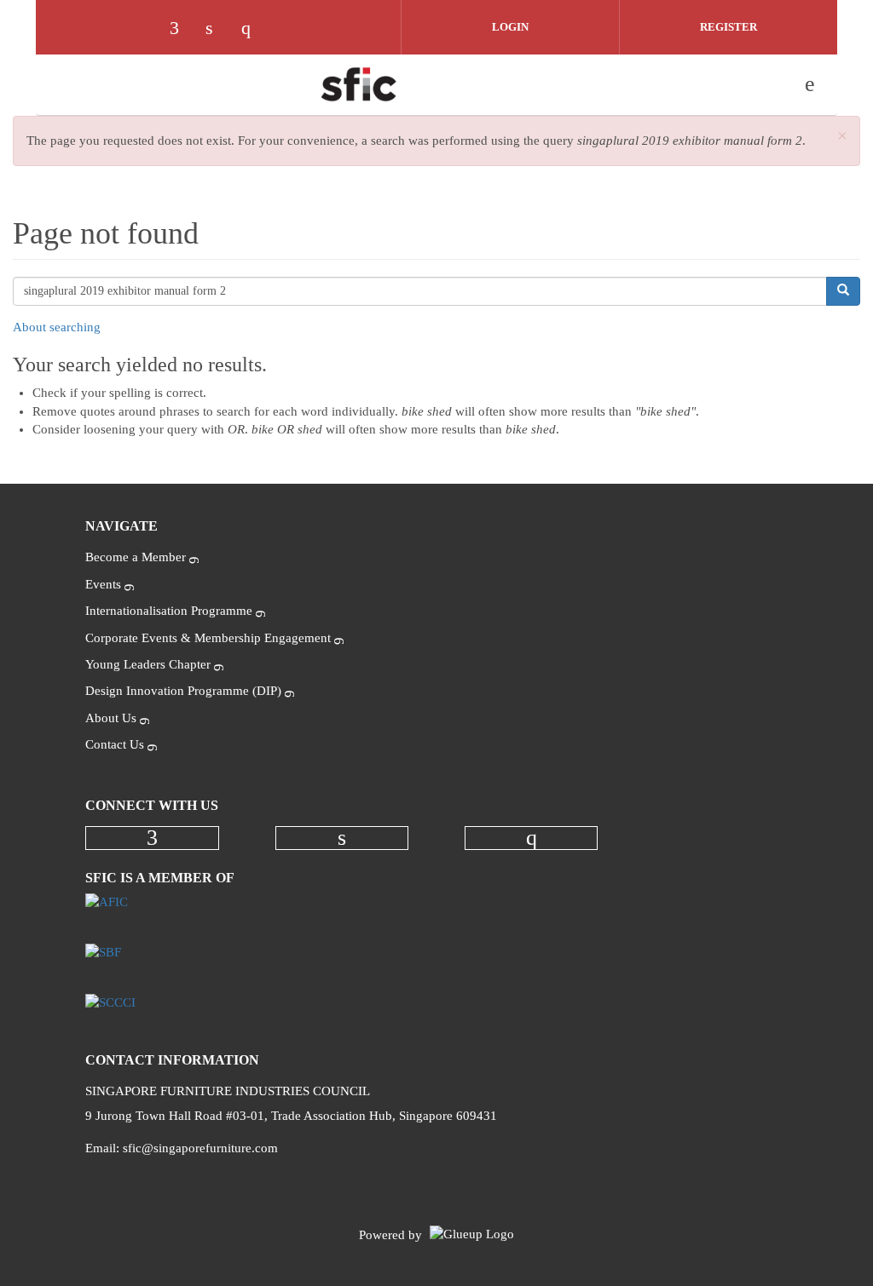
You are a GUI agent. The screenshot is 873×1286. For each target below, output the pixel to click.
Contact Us (114, 744)
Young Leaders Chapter (148, 664)
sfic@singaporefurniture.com (200, 1148)
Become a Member (135, 557)
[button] (842, 137)
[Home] (359, 84)
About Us (110, 718)
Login (510, 26)
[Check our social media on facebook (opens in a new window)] (182, 30)
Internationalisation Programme (168, 610)
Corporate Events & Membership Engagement (208, 638)
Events (103, 584)
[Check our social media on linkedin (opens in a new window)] (218, 30)
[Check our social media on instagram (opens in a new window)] (254, 30)
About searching (57, 327)
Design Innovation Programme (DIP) (183, 691)
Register (728, 26)
